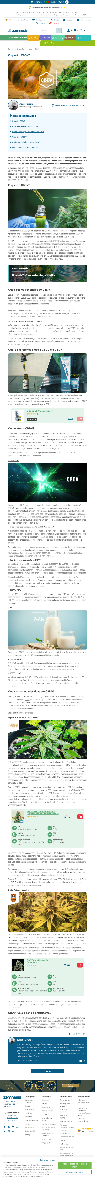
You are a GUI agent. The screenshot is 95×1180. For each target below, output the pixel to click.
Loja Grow (28, 1124)
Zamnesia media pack (49, 1124)
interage (24, 442)
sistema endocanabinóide (70, 174)
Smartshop (28, 1117)
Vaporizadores (29, 1109)
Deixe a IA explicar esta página (68, 105)
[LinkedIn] (81, 1062)
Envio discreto (46, 1139)
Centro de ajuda (65, 1100)
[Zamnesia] (21, 30)
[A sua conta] (69, 30)
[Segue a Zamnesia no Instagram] (9, 1127)
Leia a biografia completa (27, 1060)
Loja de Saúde (29, 1113)
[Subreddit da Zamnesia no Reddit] (9, 1131)
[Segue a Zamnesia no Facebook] (4, 1127)
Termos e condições (66, 1121)
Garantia (62, 1140)
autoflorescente (24, 771)
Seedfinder (45, 1100)
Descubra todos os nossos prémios (70, 1085)
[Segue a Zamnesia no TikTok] (4, 1131)
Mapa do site (46, 1143)
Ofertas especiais (30, 1131)
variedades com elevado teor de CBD (33, 250)
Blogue (44, 1104)
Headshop (28, 1106)
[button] (13, 105)
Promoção (28, 1135)
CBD (73, 1027)
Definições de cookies (75, 1172)
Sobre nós (45, 1114)
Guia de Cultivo (21, 49)
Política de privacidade (47, 1160)
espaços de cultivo (37, 859)
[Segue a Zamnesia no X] (17, 1127)
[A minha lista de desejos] (76, 30)
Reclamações (64, 1144)
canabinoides (53, 230)
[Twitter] (84, 1062)
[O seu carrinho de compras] (83, 30)
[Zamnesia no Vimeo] (13, 1127)
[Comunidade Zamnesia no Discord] (13, 1131)
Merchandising (29, 1127)
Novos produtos (47, 1107)
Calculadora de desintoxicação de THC (83, 1102)
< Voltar (47, 1071)
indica (27, 699)
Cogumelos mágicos (31, 1120)
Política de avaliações (67, 1137)
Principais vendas (48, 1111)
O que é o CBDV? (34, 49)
